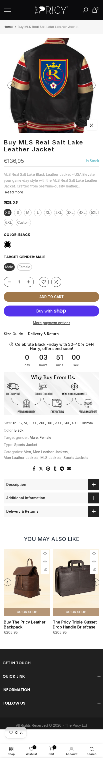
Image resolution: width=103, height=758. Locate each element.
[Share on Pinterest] (48, 469)
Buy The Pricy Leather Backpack (25, 624)
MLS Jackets (51, 457)
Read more (14, 192)
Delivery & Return (43, 334)
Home (8, 27)
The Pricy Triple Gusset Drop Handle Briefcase (75, 624)
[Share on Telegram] (62, 469)
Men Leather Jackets (50, 452)
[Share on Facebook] (34, 469)
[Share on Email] (69, 469)
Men (27, 452)
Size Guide (13, 334)
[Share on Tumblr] (55, 469)
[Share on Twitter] (41, 469)
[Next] (92, 85)
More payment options (51, 323)
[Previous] (11, 85)
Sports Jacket (25, 445)
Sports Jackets (76, 457)
